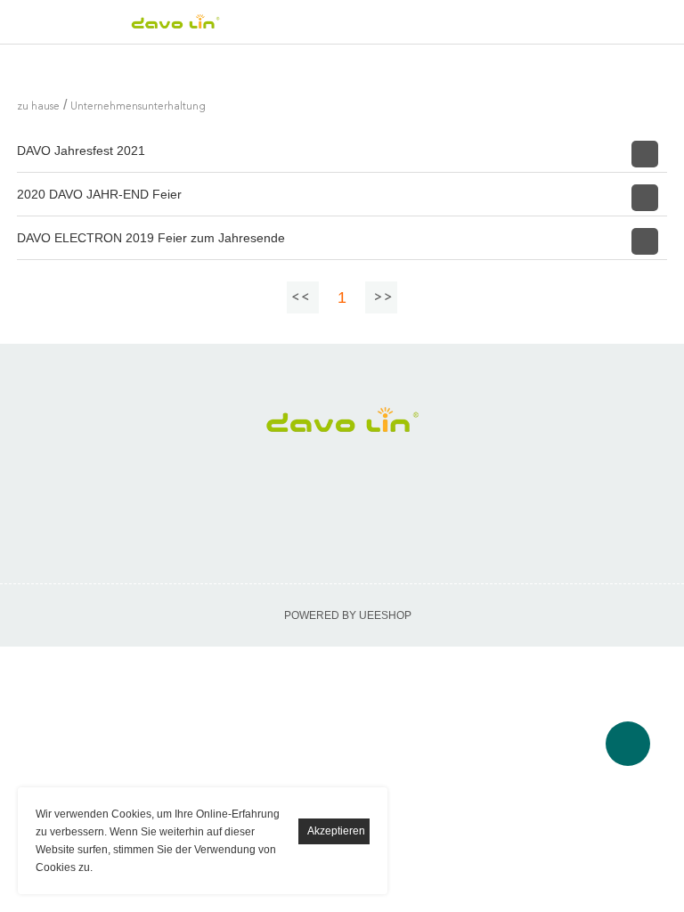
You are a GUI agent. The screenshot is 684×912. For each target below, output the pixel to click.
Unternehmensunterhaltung (138, 107)
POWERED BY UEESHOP (347, 615)
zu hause (38, 107)
